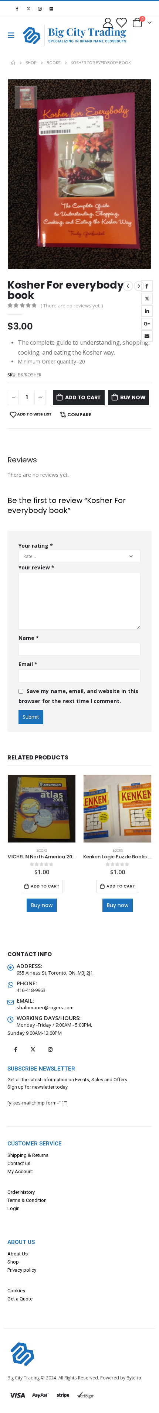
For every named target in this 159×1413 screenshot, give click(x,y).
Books (42, 850)
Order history (21, 1192)
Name (28, 637)
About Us (17, 1254)
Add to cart (83, 397)
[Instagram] (40, 8)
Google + (147, 324)
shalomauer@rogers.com (45, 1007)
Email (147, 336)
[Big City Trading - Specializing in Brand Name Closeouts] (34, 35)
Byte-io (133, 1378)
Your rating (35, 545)
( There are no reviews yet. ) (72, 305)
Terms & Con (20, 1200)
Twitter (147, 298)
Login (13, 1208)
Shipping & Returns (27, 1155)
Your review (36, 567)
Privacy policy (21, 1270)
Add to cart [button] (45, 886)
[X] (28, 8)
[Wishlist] (121, 22)
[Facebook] (17, 8)
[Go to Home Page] (13, 63)
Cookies (16, 1290)
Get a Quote (20, 1299)
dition (40, 1200)
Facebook (147, 286)
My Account (20, 1171)
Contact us (18, 1163)
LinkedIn (147, 311)
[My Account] (108, 22)
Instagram (50, 1049)
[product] (41, 808)
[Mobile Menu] (13, 35)
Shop (13, 1262)
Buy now (133, 397)
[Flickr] (51, 8)
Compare (79, 414)
